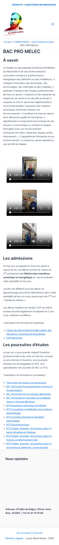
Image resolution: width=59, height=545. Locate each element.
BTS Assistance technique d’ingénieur (26, 405)
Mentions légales (14, 538)
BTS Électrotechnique (17, 424)
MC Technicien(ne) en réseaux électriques (28, 394)
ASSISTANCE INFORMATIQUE (40, 4)
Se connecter (24, 533)
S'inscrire (37, 533)
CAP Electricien (14, 337)
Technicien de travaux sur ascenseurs (26, 382)
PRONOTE (17, 4)
